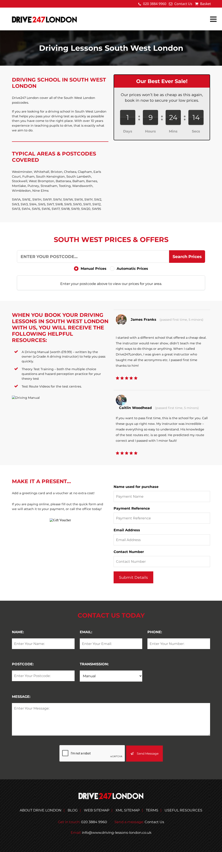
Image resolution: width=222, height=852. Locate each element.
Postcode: (23, 664)
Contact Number (129, 552)
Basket (205, 3)
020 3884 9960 (154, 3)
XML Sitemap (128, 810)
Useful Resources (183, 810)
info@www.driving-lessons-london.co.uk (117, 833)
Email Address (127, 530)
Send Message (147, 754)
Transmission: (94, 664)
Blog (73, 810)
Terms (152, 810)
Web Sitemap (96, 810)
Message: (21, 697)
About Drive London (40, 810)
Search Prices (187, 256)
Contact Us (183, 3)
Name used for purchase (136, 487)
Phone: (154, 632)
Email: (86, 632)
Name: (18, 632)
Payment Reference (132, 508)
